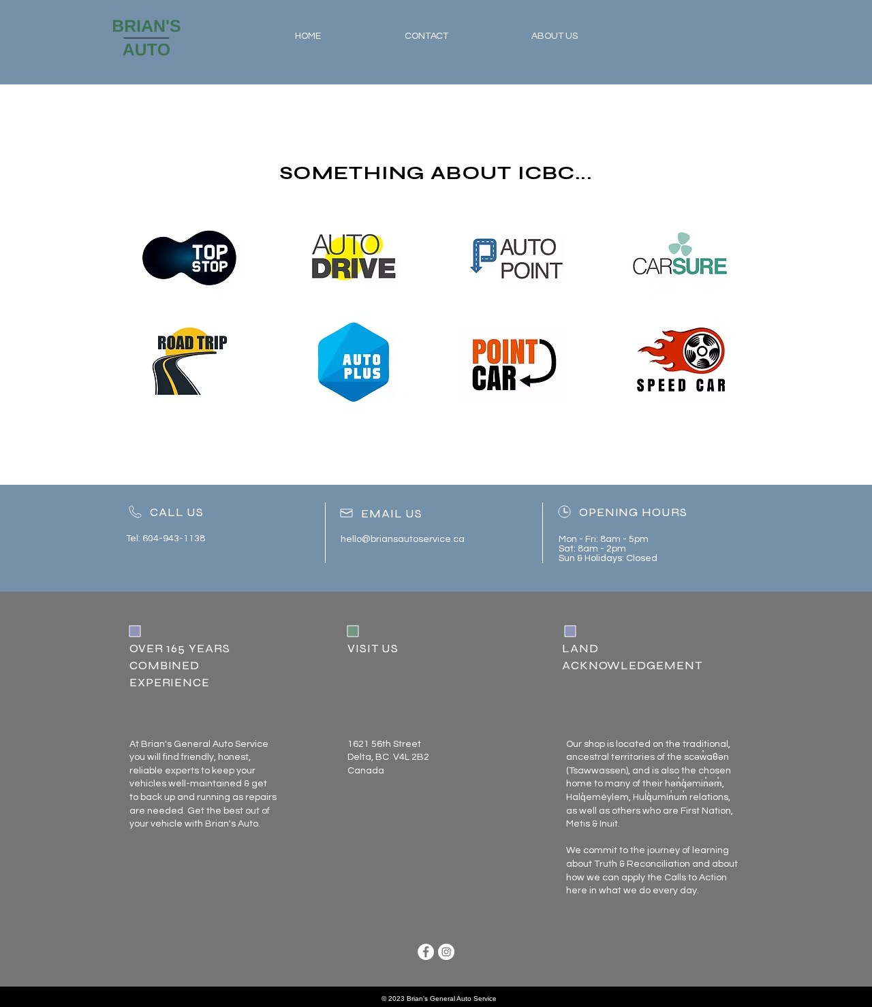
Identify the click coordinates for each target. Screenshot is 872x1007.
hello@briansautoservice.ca (403, 539)
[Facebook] (426, 952)
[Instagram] (446, 952)
